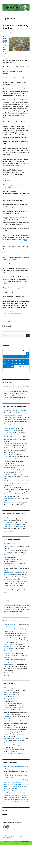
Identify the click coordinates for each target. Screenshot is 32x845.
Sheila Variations (9, 664)
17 (8, 363)
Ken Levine (7, 642)
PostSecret (7, 651)
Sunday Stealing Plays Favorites (19, 802)
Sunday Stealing (6, 313)
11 (12, 360)
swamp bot (14, 313)
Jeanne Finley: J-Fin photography (14, 465)
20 (20, 363)
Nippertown (7, 646)
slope (5, 766)
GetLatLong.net (9, 716)
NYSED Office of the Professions (14, 734)
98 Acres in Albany (9, 624)
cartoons (24, 311)
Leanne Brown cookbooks (12, 721)
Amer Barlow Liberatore (11, 791)
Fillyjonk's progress (10, 555)
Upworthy (7, 754)
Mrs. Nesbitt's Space (10, 566)
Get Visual (7, 448)
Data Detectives (9, 518)
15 (27, 360)
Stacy (5, 802)
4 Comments (21, 313)
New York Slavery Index (11, 727)
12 (16, 360)
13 (20, 360)
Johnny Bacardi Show (10, 563)
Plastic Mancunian (9, 780)
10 (8, 360)
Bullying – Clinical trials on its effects (15, 699)
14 (23, 360)
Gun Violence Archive (10, 609)
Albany (6, 688)
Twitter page (8, 531)
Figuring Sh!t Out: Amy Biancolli (14, 437)
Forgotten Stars (9, 559)
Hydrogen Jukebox (10, 454)
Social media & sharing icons (12, 841)
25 (12, 366)
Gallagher (12, 207)
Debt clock (7, 714)
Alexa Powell (8, 417)
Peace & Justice (8, 487)
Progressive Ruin (9, 653)
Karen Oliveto (8, 470)
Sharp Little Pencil (9, 585)
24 (8, 366)
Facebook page (8, 522)
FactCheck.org (8, 605)
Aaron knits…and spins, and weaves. (15, 410)
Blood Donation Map (10, 694)
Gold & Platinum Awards (11, 635)
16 (4, 363)
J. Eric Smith (8, 456)
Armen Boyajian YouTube (12, 424)
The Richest (7, 673)
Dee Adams (7, 550)
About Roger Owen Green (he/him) (15, 387)
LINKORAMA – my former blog (13, 526)
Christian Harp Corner (11, 428)
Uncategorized (17, 311)
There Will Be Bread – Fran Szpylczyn (15, 503)
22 (27, 363)
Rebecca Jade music (10, 498)
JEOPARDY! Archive (10, 524)
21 (23, 363)
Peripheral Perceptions (11, 581)
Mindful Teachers (9, 481)
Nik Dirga (7, 574)
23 (4, 366)
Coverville (7, 633)
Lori (5, 775)
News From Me (8, 644)
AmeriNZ (7, 544)
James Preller (8, 461)
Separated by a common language (14, 659)
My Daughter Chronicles (11, 572)
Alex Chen (7, 799)
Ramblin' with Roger (7, 836)
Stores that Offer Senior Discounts (14, 738)
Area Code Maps (9, 690)
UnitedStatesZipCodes (11, 749)
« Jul (7, 373)
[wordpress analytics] (16, 814)
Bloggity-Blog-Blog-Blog (12, 546)
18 (12, 363)
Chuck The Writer (9, 430)
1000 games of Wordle (20, 795)
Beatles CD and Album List (12, 629)
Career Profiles (8, 703)
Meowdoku (7, 795)
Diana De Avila (8, 432)
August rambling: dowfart (18, 797)
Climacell (7, 705)
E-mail (6, 391)
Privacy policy (8, 397)
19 (16, 363)
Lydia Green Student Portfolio (13, 474)
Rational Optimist (9, 494)
